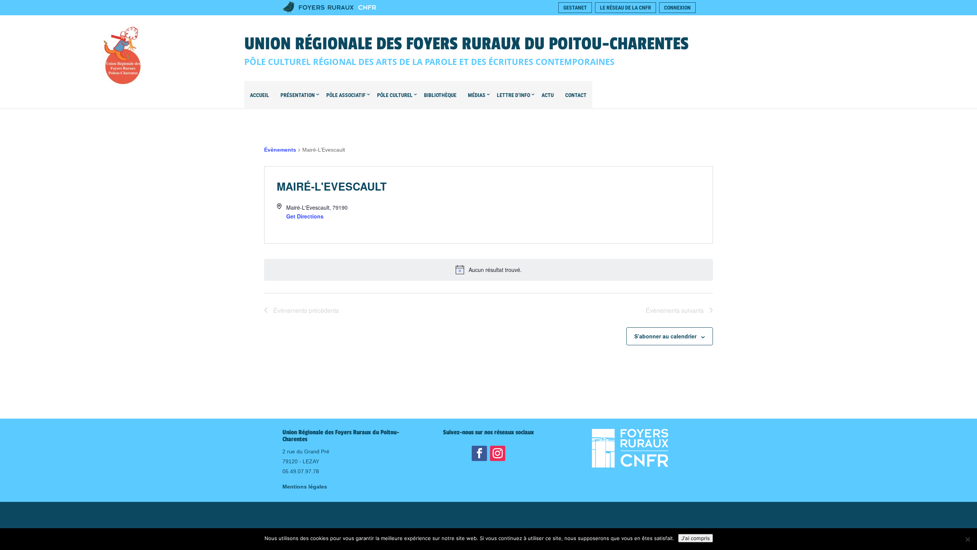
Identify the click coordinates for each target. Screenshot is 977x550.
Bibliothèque (440, 95)
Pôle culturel (395, 95)
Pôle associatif (346, 95)
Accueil (259, 95)
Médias (476, 95)
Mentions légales (304, 487)
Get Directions (305, 216)
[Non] (967, 539)
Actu (548, 95)
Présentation (298, 95)
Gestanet (575, 8)
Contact (576, 95)
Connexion (677, 8)
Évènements (280, 150)
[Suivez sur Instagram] (497, 453)
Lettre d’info (513, 95)
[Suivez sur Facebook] (479, 453)
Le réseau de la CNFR (625, 8)
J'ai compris (695, 538)
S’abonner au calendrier (665, 336)
